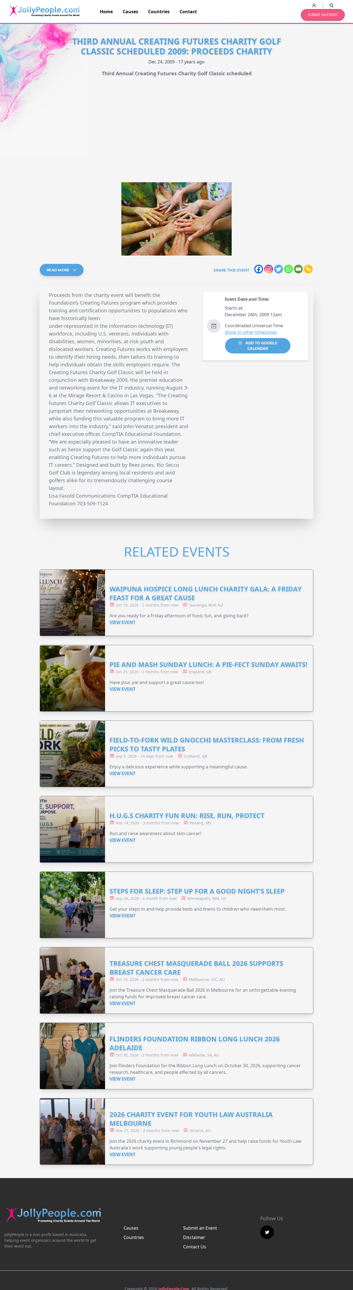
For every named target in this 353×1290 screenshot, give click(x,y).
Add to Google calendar (260, 345)
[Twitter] (278, 269)
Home (106, 12)
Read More (58, 270)
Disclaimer (194, 1237)
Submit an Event (200, 1228)
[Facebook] (258, 269)
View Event (122, 622)
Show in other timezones (251, 332)
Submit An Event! (323, 14)
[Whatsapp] (288, 269)
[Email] (298, 269)
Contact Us (194, 1247)
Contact (188, 12)
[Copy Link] (308, 269)
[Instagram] (268, 269)
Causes (130, 12)
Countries (159, 12)
